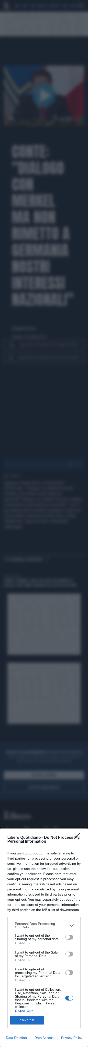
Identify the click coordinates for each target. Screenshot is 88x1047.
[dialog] (44, 937)
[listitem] (44, 925)
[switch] (69, 937)
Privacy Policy (71, 1038)
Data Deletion (16, 1038)
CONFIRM (27, 1020)
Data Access (44, 1038)
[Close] (78, 837)
